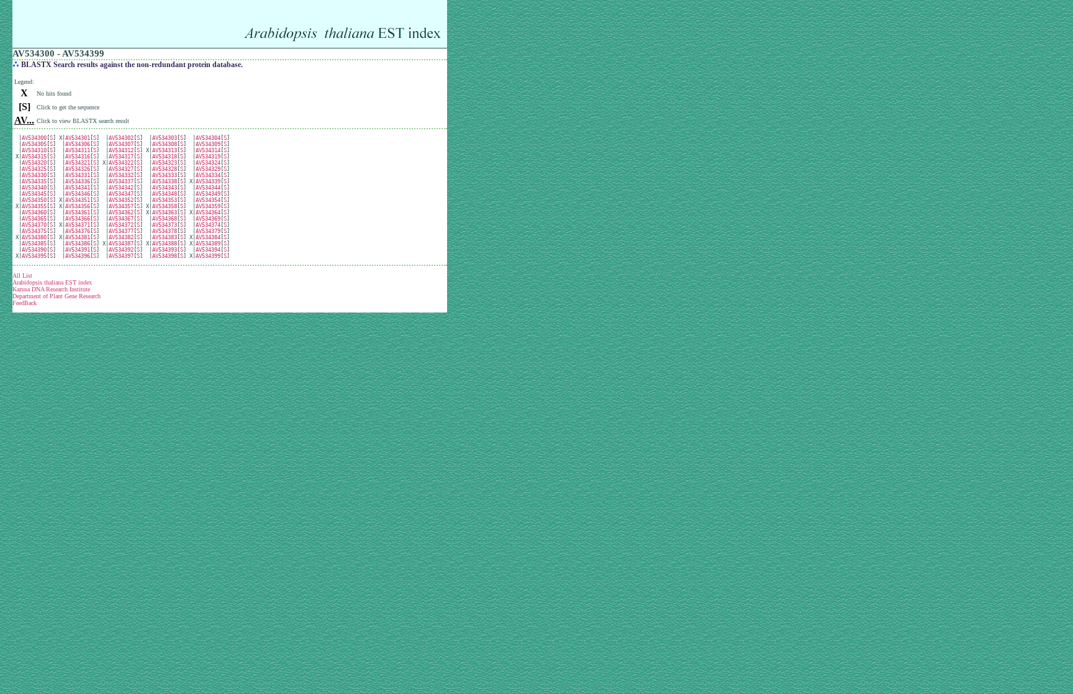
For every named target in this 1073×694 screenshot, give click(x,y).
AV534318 (164, 156)
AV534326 (77, 169)
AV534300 (34, 138)
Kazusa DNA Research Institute (51, 289)
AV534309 (208, 144)
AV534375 (34, 231)
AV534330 (34, 175)
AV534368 (164, 219)
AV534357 (121, 206)
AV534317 (121, 156)
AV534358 (164, 206)
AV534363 (164, 212)
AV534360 (34, 212)
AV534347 (121, 194)
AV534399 (208, 256)
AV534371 (77, 225)
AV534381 (77, 237)
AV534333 (164, 175)
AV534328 (164, 169)
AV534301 (77, 138)
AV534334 (208, 175)
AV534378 (164, 231)
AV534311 (77, 150)
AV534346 (77, 194)
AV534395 (34, 256)
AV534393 (164, 250)
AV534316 (77, 156)
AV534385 (34, 243)
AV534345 (34, 194)
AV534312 (121, 150)
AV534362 (121, 212)
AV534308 (164, 144)
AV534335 (34, 181)
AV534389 (208, 243)
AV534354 (208, 200)
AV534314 (208, 150)
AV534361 (77, 212)
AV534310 (34, 150)
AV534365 (34, 219)
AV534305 (34, 144)
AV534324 (208, 163)
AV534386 (77, 243)
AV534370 (34, 225)
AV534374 (208, 225)
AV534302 (121, 138)
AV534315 (34, 156)
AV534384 (208, 237)
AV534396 (77, 256)
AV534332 (121, 175)
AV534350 (34, 200)
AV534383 (164, 237)
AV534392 (121, 250)
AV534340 (34, 188)
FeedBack (24, 302)
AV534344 (208, 188)
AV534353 (164, 200)
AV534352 (121, 200)
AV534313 (164, 150)
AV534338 (164, 181)
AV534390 (34, 250)
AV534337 (121, 181)
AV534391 (77, 250)
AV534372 (121, 225)
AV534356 (77, 206)
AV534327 (121, 169)
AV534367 (121, 219)
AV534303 (164, 138)
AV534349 (208, 194)
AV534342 (121, 188)
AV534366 (77, 219)
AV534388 (164, 243)
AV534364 (208, 212)
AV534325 (34, 169)
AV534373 (164, 225)
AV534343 (164, 188)
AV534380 (34, 237)
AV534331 (77, 175)
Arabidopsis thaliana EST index (52, 282)
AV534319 (208, 156)
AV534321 (77, 163)
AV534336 (77, 181)
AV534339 (208, 181)
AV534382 (121, 237)
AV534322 (121, 163)
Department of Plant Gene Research (56, 296)
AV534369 (208, 219)
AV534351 (77, 200)
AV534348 (164, 194)
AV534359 (208, 206)
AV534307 (121, 144)
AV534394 (208, 250)
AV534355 (34, 206)
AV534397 (121, 256)
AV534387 (121, 243)
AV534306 (77, 144)
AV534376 (77, 231)
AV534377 (121, 231)
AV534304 (208, 138)
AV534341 (77, 188)
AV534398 (164, 256)
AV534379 (208, 231)
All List (22, 275)
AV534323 (164, 163)
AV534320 (34, 163)
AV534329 (208, 169)
